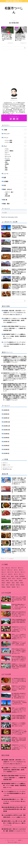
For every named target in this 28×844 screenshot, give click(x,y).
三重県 (4, 576)
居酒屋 (15, 164)
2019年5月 (6, 449)
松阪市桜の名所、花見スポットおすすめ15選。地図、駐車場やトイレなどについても (14, 830)
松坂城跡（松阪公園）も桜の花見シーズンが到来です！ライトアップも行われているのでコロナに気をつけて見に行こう (14, 312)
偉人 (13, 576)
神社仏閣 (15, 196)
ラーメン (15, 158)
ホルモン (11, 574)
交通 (14, 177)
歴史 (13, 582)
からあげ (8, 567)
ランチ (16, 574)
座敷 (8, 580)
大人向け (19, 578)
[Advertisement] (14, 68)
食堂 (15, 169)
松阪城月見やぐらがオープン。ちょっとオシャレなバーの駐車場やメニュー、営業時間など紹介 (14, 375)
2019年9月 (6, 433)
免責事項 (19, 840)
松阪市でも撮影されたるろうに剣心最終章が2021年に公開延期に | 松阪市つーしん (14, 368)
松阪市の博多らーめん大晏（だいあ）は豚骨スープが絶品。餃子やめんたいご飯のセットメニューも (14, 823)
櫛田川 (9, 582)
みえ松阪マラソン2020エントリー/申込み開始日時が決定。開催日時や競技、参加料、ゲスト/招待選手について (14, 320)
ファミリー (5, 574)
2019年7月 (6, 441)
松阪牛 (4, 582)
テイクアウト (11, 572)
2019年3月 (6, 453)
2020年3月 (6, 410)
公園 (15, 194)
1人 (3, 567)
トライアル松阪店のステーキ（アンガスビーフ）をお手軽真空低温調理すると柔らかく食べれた (14, 344)
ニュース (14, 173)
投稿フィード (6, 465)
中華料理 (15, 160)
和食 (15, 162)
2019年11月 (6, 426)
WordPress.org (7, 469)
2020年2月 (6, 414)
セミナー (4, 572)
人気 (8, 576)
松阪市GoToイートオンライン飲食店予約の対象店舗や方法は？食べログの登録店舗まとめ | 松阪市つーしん (15, 361)
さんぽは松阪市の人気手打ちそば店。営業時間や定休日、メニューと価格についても (14, 816)
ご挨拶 (14, 129)
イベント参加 (15, 140)
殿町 (18, 582)
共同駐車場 (23, 576)
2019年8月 (6, 437)
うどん (15, 148)
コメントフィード (8, 467)
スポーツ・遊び (15, 192)
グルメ (14, 146)
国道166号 (5, 578)
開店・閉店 (14, 203)
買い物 (14, 199)
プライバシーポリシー (11, 840)
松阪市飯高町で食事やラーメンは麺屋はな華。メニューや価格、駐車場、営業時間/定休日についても (14, 336)
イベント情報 (15, 142)
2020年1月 (6, 418)
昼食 (16, 580)
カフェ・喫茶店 (15, 150)
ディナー (23, 572)
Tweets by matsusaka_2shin (9, 217)
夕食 (10, 578)
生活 (14, 185)
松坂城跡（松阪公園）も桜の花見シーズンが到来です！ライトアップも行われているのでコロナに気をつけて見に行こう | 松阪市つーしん (14, 387)
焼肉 (22, 582)
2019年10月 (6, 429)
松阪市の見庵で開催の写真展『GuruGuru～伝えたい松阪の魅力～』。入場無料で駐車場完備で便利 (14, 328)
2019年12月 (6, 422)
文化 (12, 580)
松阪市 (21, 580)
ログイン (5, 462)
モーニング (15, 156)
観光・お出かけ (14, 189)
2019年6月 (6, 445)
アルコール (21, 567)
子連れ (25, 578)
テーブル (17, 572)
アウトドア (14, 133)
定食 (3, 580)
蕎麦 (15, 167)
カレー (15, 152)
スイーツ (15, 154)
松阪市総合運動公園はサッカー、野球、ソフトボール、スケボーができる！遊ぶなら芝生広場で (14, 801)
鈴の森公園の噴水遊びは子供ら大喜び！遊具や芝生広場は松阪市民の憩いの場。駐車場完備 (14, 809)
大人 (14, 578)
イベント (14, 137)
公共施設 (14, 181)
